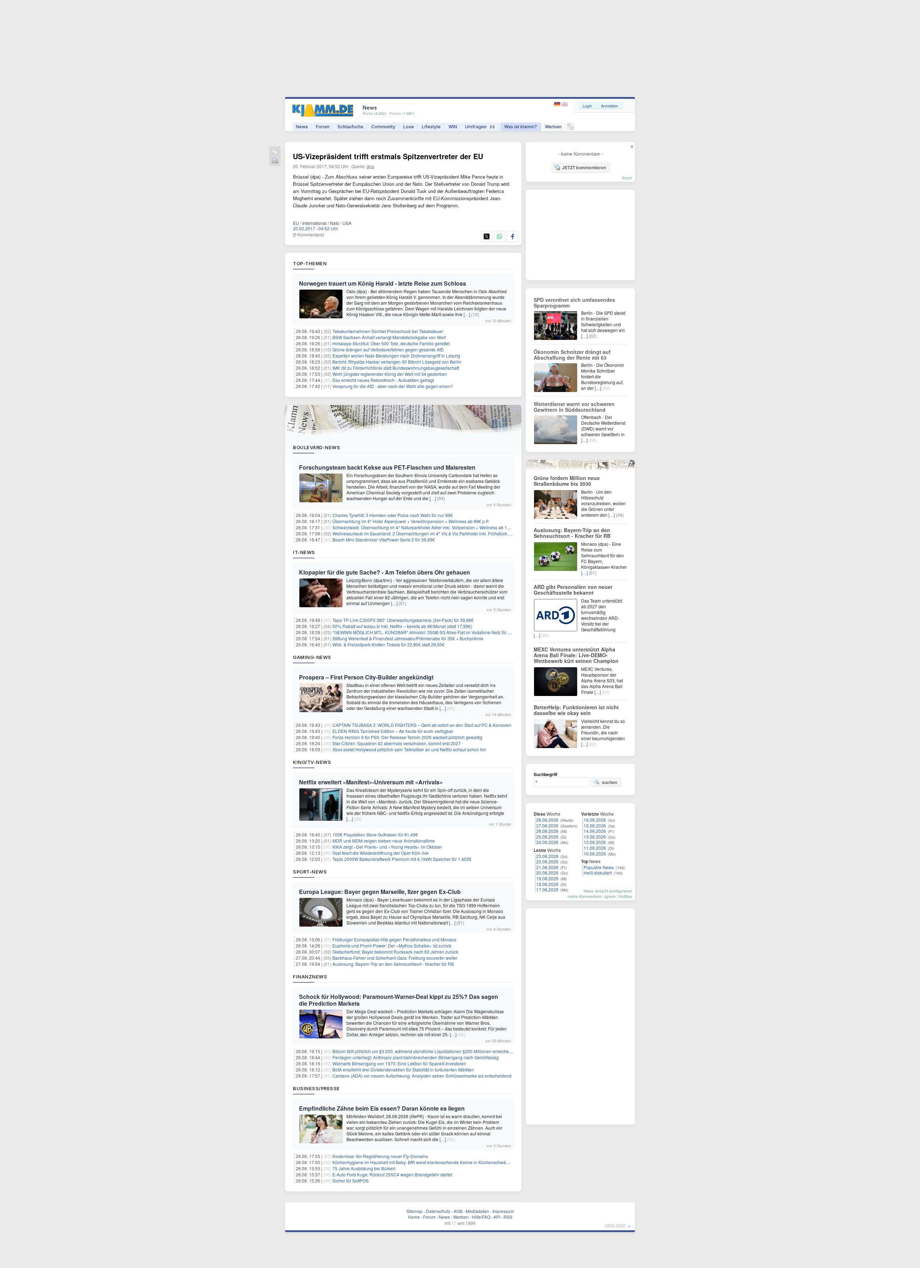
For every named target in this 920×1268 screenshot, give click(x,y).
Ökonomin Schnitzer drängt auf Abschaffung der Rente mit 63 (572, 354)
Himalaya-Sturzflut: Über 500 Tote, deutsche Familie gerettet (391, 343)
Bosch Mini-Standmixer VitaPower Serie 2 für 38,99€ (383, 539)
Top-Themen (310, 263)
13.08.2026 (595, 837)
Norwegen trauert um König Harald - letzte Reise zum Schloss (382, 283)
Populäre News (599, 867)
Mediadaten (477, 1211)
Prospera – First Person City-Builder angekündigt (366, 677)
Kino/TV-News (312, 762)
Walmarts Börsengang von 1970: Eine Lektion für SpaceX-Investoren (399, 1063)
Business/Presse (316, 1088)
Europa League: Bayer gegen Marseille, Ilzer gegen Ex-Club (380, 891)
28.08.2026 (547, 820)
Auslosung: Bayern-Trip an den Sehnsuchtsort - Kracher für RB (393, 964)
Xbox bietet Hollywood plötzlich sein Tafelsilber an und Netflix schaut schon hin (409, 749)
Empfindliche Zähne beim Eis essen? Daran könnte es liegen (382, 1108)
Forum (323, 126)
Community (383, 126)
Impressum (503, 1211)
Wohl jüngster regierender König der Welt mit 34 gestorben (389, 374)
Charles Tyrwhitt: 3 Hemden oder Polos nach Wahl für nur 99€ (392, 515)
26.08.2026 (547, 831)
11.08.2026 (595, 848)
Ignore (610, 896)
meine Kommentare (584, 896)
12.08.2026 (595, 842)
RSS (507, 1217)
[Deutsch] (558, 104)
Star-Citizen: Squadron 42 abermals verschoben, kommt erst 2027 (396, 743)
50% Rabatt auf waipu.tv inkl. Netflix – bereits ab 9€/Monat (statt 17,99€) (402, 626)
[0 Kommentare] (308, 234)
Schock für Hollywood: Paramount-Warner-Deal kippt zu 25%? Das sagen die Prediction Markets (398, 1000)
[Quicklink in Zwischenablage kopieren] (275, 152)
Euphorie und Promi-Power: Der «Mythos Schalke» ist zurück (391, 945)
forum (627, 177)
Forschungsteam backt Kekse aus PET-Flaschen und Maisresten (387, 467)
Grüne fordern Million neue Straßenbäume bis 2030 (567, 480)
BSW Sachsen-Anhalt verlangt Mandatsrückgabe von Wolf (389, 337)
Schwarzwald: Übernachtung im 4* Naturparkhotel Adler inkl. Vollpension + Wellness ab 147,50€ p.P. (430, 527)
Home (414, 1217)
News (302, 126)
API (496, 1217)
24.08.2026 (547, 842)
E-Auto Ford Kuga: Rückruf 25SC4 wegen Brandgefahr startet (392, 1174)
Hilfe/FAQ (481, 1217)
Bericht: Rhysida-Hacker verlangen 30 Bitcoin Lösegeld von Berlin (396, 362)
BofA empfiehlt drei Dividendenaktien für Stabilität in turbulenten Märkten (403, 1069)
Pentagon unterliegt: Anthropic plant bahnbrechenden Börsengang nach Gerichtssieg (415, 1057)
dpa (370, 166)
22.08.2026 (547, 861)
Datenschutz (438, 1211)
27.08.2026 (547, 825)
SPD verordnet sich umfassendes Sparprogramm (574, 302)
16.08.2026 (595, 820)
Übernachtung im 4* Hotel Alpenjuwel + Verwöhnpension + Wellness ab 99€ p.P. (410, 521)
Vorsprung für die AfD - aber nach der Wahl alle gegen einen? (392, 386)
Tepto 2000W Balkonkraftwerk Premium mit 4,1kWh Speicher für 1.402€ (402, 859)
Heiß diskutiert (598, 873)
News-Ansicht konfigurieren (608, 891)
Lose (408, 126)
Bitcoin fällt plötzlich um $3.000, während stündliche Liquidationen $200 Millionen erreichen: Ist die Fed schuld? (441, 1051)
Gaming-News (312, 657)
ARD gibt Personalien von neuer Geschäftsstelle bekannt (573, 589)
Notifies (625, 896)
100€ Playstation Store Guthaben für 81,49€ (375, 834)
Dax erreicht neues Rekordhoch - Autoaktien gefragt (383, 380)
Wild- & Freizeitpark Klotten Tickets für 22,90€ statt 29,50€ (388, 644)
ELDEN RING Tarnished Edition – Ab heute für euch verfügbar (392, 731)
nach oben (615, 1225)
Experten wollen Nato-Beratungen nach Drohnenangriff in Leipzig (396, 355)
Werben (553, 126)
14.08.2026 (595, 831)
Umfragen (480, 126)
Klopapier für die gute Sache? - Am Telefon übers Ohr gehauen (384, 572)
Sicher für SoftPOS (350, 1180)
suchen (609, 782)
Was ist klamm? (520, 126)
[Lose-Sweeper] (570, 128)
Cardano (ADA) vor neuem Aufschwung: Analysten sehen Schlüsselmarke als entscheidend (421, 1076)
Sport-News (310, 872)
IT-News (304, 552)
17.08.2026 (547, 889)
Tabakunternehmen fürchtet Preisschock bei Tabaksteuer (387, 331)
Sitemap (414, 1211)
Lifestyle (431, 126)
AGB (458, 1211)
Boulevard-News (316, 447)
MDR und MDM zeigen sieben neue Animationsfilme (383, 841)
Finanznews (310, 976)
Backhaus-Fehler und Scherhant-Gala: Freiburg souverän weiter (394, 958)
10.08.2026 (595, 853)
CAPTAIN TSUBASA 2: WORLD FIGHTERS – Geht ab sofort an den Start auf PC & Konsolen (421, 725)
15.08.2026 (595, 825)
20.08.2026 (547, 873)
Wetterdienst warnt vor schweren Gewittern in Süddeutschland (574, 406)
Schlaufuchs (350, 126)
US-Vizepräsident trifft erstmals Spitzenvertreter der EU (388, 156)
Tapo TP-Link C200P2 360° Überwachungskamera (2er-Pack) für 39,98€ (403, 620)
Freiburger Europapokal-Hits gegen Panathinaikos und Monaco (394, 939)
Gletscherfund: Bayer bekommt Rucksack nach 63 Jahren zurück (395, 952)
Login (587, 106)
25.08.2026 (547, 837)
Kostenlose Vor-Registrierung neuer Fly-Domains (380, 1156)
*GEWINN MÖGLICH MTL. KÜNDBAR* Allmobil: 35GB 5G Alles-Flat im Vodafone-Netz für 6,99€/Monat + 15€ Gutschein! (449, 632)
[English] (565, 104)
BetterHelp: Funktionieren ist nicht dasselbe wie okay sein (576, 710)
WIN (452, 126)
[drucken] (275, 161)
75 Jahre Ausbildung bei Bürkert (363, 1168)
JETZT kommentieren (584, 167)
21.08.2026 (547, 867)
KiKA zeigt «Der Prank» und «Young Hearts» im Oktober (387, 847)
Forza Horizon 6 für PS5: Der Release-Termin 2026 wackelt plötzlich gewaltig (407, 737)
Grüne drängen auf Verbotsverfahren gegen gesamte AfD (388, 349)
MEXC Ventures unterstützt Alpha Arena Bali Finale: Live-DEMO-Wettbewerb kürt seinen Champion (576, 655)
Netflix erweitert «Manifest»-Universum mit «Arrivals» (371, 782)
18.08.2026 (547, 884)
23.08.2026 (547, 856)
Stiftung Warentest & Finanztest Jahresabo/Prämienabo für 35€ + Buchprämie (407, 638)
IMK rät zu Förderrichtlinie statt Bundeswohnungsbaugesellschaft (395, 368)
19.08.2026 (547, 878)
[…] (467, 314)
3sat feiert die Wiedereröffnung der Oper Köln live (380, 853)
